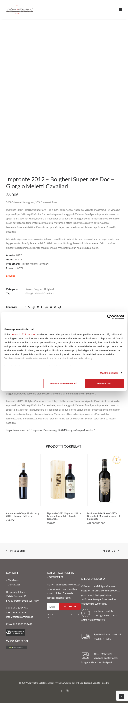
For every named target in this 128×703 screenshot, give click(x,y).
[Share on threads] (34, 307)
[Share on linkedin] (42, 307)
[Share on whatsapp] (46, 307)
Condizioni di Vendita (90, 683)
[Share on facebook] (25, 307)
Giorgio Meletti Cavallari (40, 293)
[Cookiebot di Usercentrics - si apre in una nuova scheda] (109, 317)
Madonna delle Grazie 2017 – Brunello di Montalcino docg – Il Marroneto (103, 516)
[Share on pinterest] (38, 307)
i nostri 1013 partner (23, 334)
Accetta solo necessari (63, 383)
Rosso (29, 289)
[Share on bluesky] (51, 307)
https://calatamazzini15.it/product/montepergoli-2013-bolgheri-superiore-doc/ (50, 430)
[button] (120, 9)
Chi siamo (13, 580)
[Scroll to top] (121, 696)
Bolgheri (38, 289)
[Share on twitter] (29, 307)
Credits (105, 683)
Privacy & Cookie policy (66, 683)
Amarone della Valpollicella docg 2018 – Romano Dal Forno (22, 515)
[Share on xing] (55, 307)
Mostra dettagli (109, 372)
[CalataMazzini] (20, 9)
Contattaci (14, 584)
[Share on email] (60, 307)
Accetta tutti (104, 383)
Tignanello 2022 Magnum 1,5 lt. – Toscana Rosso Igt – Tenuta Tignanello (64, 516)
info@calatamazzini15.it (19, 616)
